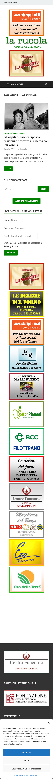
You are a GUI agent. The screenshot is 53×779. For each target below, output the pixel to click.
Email (7, 236)
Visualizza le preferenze (26, 768)
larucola (23, 149)
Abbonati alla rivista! (26, 201)
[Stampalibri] (26, 35)
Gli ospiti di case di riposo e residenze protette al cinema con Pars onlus (26, 141)
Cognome (9, 228)
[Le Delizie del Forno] (26, 316)
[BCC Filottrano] (26, 454)
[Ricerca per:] (26, 189)
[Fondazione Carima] (26, 705)
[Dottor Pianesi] (26, 426)
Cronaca (8, 133)
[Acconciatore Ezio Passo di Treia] (26, 564)
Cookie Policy (19, 775)
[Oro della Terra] (26, 592)
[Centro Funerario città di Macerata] (26, 509)
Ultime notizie (19, 133)
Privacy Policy (31, 775)
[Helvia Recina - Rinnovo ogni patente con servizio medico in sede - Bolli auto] (26, 371)
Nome (7, 220)
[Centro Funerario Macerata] (26, 672)
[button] (48, 722)
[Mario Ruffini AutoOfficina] (26, 398)
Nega (26, 760)
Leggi (7, 168)
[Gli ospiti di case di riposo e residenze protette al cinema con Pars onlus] (26, 117)
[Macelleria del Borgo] (26, 536)
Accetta (26, 752)
